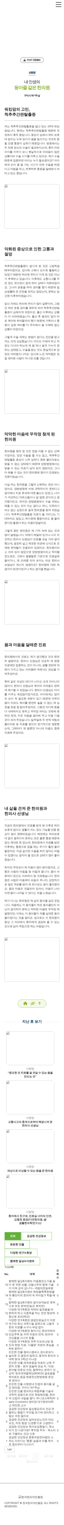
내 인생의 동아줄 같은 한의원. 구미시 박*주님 (32, 1385)
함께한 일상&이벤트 (22, 1261)
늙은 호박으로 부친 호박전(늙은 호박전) (32, 1304)
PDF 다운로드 (34, 60)
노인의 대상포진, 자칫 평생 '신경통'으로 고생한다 (31, 1421)
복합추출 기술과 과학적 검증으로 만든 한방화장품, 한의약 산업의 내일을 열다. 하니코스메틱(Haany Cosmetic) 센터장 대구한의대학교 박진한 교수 (32, 1398)
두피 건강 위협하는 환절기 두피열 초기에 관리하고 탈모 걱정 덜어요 (31, 1412)
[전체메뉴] (58, 4)
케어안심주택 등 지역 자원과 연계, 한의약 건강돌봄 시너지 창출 (32, 1334)
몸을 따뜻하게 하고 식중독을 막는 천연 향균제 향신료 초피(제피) (32, 1313)
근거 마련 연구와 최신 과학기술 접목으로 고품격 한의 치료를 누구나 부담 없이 (32, 1323)
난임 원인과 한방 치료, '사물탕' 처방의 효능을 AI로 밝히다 (31, 1345)
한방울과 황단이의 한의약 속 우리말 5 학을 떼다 (32, 1295)
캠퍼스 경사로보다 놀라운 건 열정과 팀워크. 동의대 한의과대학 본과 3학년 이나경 (32, 1355)
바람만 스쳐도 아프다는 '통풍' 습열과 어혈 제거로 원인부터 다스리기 (31, 1441)
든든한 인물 (17, 1244)
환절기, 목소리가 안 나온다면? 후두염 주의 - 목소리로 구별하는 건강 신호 (32, 1430)
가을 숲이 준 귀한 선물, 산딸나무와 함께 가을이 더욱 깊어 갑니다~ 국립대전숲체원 (32, 1284)
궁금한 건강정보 (36, 1236)
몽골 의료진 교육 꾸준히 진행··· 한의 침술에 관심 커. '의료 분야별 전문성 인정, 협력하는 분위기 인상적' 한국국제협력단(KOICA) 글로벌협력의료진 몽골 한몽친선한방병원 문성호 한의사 (32, 1371)
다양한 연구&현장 (21, 1252)
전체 (12, 1236)
